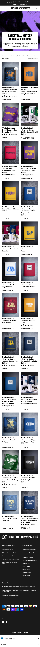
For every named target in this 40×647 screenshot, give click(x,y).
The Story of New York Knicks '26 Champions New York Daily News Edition (28, 90)
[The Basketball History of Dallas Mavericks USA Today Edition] (28, 338)
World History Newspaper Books (10, 551)
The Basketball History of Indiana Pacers (27, 244)
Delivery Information (27, 549)
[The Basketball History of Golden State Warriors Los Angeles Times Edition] (28, 190)
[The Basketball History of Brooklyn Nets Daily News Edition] (28, 454)
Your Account (25, 568)
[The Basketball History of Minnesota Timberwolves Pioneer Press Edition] (28, 378)
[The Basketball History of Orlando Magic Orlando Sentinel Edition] (10, 378)
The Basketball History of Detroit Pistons (8, 432)
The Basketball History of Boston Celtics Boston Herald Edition (26, 130)
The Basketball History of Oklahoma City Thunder (10, 279)
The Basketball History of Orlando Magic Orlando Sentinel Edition (9, 394)
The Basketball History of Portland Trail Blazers (9, 316)
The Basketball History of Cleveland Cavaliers (9, 244)
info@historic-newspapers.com (10, 588)
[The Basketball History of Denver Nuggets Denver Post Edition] (10, 338)
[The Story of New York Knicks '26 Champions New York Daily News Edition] (28, 74)
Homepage (5, 56)
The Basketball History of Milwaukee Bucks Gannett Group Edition (10, 470)
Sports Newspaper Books (8, 548)
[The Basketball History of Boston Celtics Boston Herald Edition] (28, 113)
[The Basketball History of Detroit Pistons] (10, 417)
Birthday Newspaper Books (9, 545)
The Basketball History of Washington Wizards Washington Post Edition (28, 511)
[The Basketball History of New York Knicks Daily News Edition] (10, 74)
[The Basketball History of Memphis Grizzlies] (10, 493)
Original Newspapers (7, 542)
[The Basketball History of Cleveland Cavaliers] (10, 229)
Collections (13, 56)
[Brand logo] (19, 530)
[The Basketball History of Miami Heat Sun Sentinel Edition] (28, 264)
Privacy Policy (25, 559)
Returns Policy (25, 555)
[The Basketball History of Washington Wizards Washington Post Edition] (28, 493)
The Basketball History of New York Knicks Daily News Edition (9, 90)
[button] (3, 8)
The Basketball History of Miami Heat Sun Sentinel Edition (27, 280)
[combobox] (19, 631)
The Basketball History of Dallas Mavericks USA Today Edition (26, 355)
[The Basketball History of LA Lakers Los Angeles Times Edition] (28, 151)
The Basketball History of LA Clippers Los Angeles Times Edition (28, 433)
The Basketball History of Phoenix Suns (27, 316)
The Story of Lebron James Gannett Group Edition (9, 205)
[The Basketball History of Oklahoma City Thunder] (10, 264)
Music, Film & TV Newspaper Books (9, 555)
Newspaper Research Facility (27, 546)
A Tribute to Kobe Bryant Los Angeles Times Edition (9, 129)
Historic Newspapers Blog (29, 542)
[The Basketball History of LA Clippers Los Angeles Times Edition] (28, 417)
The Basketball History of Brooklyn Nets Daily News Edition (27, 470)
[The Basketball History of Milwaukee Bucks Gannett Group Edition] (10, 454)
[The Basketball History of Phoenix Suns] (28, 301)
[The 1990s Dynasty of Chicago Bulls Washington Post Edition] (10, 151)
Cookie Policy (25, 562)
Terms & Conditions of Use (29, 552)
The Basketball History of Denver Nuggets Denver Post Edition (10, 355)
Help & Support (26, 565)
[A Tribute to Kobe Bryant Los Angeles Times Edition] (10, 113)
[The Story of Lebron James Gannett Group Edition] (10, 190)
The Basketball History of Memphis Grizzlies (9, 509)
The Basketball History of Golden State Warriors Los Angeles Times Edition (27, 207)
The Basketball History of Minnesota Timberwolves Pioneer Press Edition (28, 395)
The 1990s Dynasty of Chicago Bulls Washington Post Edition (9, 167)
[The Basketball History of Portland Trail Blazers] (10, 301)
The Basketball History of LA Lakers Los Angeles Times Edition (28, 167)
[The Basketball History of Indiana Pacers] (28, 229)
